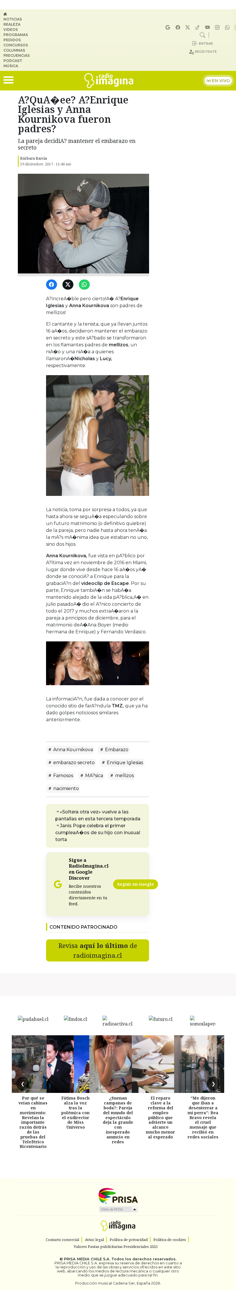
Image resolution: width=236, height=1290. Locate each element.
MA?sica (93, 775)
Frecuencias (16, 55)
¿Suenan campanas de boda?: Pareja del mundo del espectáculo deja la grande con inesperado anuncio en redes (118, 1119)
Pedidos (12, 40)
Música (10, 66)
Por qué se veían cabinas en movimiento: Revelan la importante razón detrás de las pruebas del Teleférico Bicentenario (32, 1122)
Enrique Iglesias (124, 762)
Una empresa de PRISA (118, 1195)
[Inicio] (18, 14)
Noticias (12, 19)
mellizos (124, 775)
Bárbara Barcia (33, 158)
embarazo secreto (73, 762)
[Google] (168, 27)
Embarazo (116, 749)
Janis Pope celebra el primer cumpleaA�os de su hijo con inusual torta (97, 832)
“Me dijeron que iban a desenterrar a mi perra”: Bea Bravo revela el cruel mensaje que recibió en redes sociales (203, 1117)
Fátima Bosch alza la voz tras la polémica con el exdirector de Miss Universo (75, 1112)
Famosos (62, 775)
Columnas (14, 50)
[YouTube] (208, 27)
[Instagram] (218, 27)
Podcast (12, 60)
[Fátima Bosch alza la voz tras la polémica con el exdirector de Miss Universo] (75, 1064)
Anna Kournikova (72, 749)
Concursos (15, 45)
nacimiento (65, 788)
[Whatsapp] (228, 27)
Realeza (11, 24)
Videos (10, 29)
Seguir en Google (135, 884)
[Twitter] (68, 285)
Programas (15, 35)
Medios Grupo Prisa (118, 1209)
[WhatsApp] (85, 285)
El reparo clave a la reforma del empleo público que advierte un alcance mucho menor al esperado (160, 1117)
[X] (188, 27)
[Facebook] (179, 27)
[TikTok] (198, 27)
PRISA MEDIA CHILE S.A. (87, 1259)
